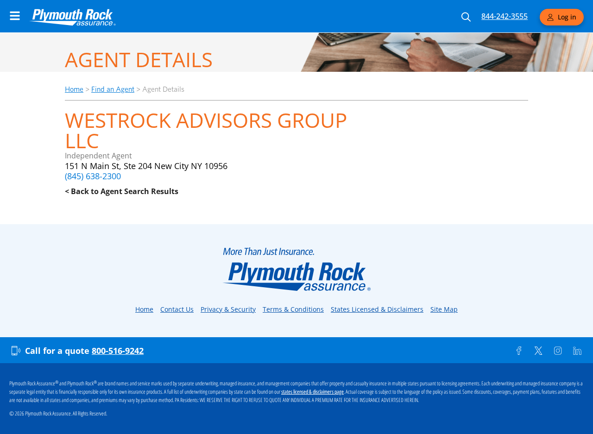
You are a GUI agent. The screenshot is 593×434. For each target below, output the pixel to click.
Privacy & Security (228, 309)
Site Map (444, 309)
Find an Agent (112, 89)
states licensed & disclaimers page (312, 392)
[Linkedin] (577, 350)
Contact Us (177, 309)
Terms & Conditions (293, 309)
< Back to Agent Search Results (121, 191)
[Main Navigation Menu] (14, 15)
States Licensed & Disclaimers (377, 309)
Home (74, 89)
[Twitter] (538, 350)
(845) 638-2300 (93, 176)
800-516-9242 (118, 350)
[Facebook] (519, 350)
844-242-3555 (504, 16)
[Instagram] (558, 350)
